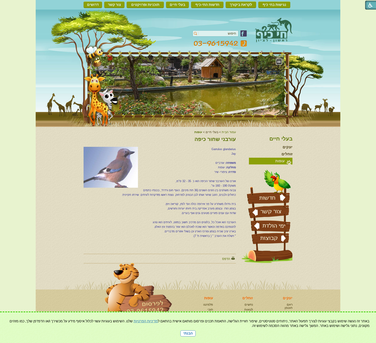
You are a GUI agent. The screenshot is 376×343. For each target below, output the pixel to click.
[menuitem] (275, 5)
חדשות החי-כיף (207, 5)
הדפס (226, 259)
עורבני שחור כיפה (215, 139)
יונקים (287, 147)
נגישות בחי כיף (274, 5)
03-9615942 (220, 43)
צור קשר (114, 5)
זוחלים (287, 154)
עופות (198, 132)
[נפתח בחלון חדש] (243, 35)
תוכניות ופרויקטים (145, 5)
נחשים (249, 304)
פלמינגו (208, 304)
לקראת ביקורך (241, 5)
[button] (195, 33)
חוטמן (288, 308)
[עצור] (279, 61)
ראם (289, 304)
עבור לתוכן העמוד (188, 20)
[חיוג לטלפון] (129, 295)
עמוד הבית (229, 132)
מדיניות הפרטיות (146, 321)
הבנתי (188, 333)
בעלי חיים (177, 5)
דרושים (93, 5)
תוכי (210, 309)
